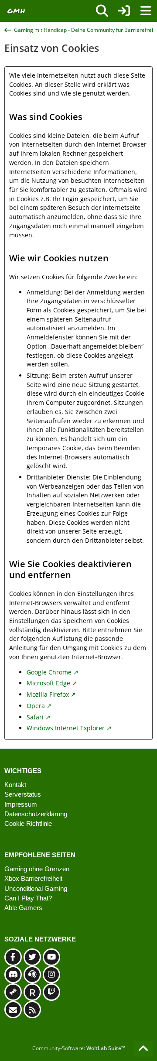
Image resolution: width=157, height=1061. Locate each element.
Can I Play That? (28, 898)
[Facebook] (13, 957)
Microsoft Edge (48, 683)
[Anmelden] (124, 11)
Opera (36, 706)
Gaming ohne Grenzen (36, 869)
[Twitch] (51, 992)
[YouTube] (51, 957)
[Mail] (13, 1009)
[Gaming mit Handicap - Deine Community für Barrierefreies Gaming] (16, 11)
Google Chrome (49, 672)
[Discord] (13, 974)
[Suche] (102, 11)
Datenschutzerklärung (35, 814)
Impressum (20, 804)
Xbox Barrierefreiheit (33, 878)
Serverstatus (22, 794)
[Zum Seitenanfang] (143, 1049)
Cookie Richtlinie (28, 823)
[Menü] (145, 11)
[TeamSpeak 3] (32, 974)
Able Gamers (23, 907)
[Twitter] (32, 957)
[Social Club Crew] (32, 992)
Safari (35, 717)
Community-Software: (78, 1048)
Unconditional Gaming (35, 888)
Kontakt (15, 784)
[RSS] (32, 1009)
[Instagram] (51, 974)
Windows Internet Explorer (66, 728)
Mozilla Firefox (48, 694)
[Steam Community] (13, 992)
